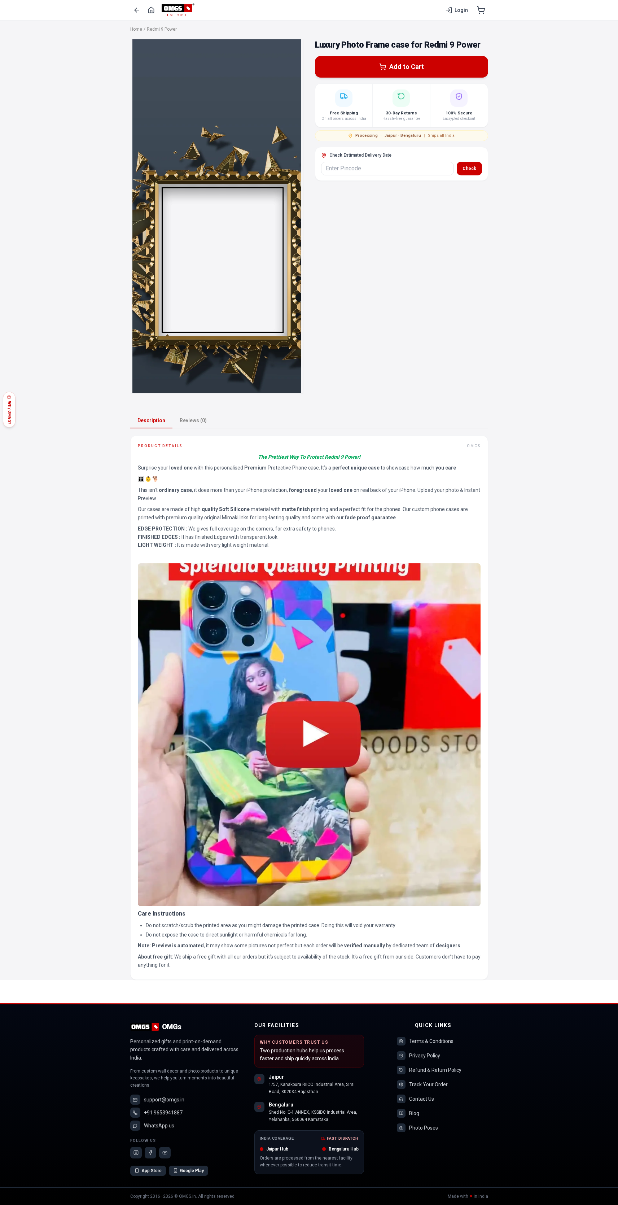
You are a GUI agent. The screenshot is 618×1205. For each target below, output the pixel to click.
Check (469, 168)
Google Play (192, 1170)
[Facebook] (150, 1152)
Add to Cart (406, 66)
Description (151, 420)
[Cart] (481, 10)
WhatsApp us (159, 1125)
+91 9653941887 (163, 1113)
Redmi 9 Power (162, 29)
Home (136, 29)
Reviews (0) (193, 420)
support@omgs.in (164, 1100)
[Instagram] (136, 1152)
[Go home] (151, 10)
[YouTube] (165, 1152)
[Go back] (136, 10)
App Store (151, 1170)
